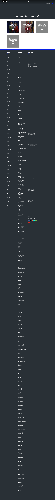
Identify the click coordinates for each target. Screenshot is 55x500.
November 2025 (9, 66)
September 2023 (9, 101)
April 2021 (8, 133)
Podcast (18, 1)
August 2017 (8, 182)
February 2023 (9, 110)
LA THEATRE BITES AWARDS (34, 1)
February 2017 (9, 190)
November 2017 (9, 178)
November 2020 (9, 137)
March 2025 (8, 77)
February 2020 (9, 145)
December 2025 (9, 65)
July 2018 (8, 170)
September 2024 (9, 85)
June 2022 (8, 121)
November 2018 (9, 165)
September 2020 (9, 138)
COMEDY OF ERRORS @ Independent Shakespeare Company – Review (22, 55)
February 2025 (9, 78)
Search (52, 3)
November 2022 (9, 114)
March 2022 (8, 125)
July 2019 (8, 154)
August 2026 (8, 54)
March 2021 (8, 134)
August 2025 (8, 70)
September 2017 (9, 181)
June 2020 (8, 142)
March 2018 (8, 174)
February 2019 (9, 161)
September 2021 (9, 130)
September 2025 (9, 69)
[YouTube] (29, 222)
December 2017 (9, 177)
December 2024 (9, 81)
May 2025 (8, 74)
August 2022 (8, 118)
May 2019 (8, 157)
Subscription (10, 1)
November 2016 (9, 194)
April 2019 (8, 158)
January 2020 (8, 146)
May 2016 (8, 202)
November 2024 (9, 82)
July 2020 (8, 141)
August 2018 (8, 169)
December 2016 (9, 193)
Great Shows (41, 1)
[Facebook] (29, 220)
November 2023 (9, 98)
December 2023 (9, 97)
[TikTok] (34, 220)
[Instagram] (30, 220)
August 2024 (8, 86)
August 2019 (8, 153)
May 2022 (8, 122)
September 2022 (9, 117)
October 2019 (8, 150)
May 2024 (8, 90)
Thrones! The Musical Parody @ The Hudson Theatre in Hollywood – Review (13, 40)
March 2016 (8, 205)
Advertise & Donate (23, 1)
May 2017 (8, 186)
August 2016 (8, 198)
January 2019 (8, 162)
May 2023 (8, 106)
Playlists (28, 1)
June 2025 (8, 73)
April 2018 (8, 173)
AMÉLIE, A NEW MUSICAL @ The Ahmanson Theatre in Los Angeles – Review (13, 26)
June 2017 (8, 185)
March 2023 (8, 109)
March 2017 (8, 189)
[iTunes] (32, 220)
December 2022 (9, 113)
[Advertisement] (27, 9)
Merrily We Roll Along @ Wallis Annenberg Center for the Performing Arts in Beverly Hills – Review (41, 26)
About (14, 1)
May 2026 (8, 58)
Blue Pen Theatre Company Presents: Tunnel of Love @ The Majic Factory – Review (22, 73)
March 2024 (8, 93)
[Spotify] (36, 220)
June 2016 (8, 201)
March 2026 (8, 61)
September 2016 (9, 197)
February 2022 (9, 126)
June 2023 (8, 105)
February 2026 (9, 62)
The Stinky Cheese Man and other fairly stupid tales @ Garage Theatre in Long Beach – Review (27, 26)
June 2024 (8, 89)
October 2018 (8, 166)
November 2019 (9, 149)
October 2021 (8, 129)
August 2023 (8, 102)
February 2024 (9, 94)
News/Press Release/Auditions (49, 1)
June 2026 (8, 57)
